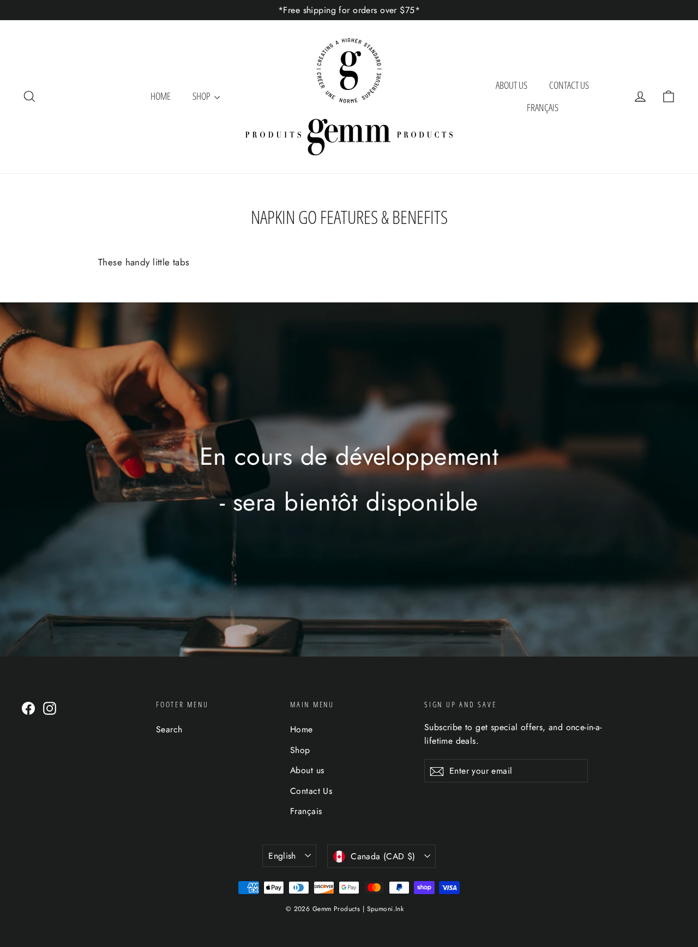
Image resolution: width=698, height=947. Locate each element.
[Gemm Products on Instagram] (49, 707)
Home (161, 95)
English (282, 855)
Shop (202, 95)
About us (511, 85)
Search (169, 729)
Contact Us (569, 85)
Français (542, 107)
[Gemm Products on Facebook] (28, 707)
